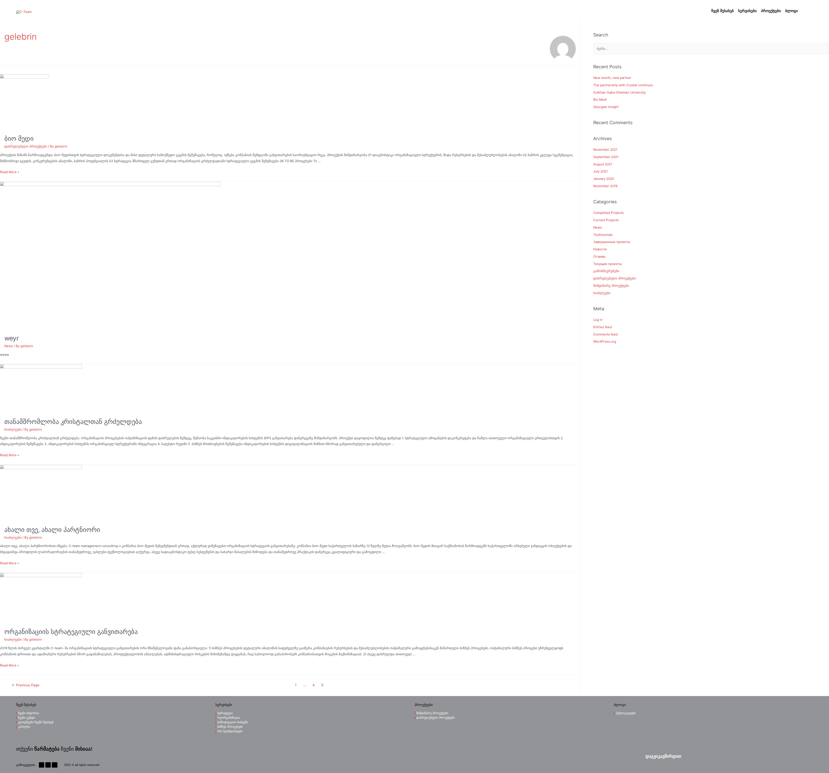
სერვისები (747, 11)
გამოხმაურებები (606, 271)
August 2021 (602, 164)
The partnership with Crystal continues (623, 85)
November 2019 (605, 186)
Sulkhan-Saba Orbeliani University (619, 92)
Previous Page (25, 685)
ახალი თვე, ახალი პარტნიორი (52, 529)
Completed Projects (608, 213)
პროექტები (771, 11)
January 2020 (603, 179)
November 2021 (605, 149)
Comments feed (605, 334)
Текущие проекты (607, 264)
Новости (600, 249)
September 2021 (606, 157)
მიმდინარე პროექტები (611, 286)
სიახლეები (13, 429)
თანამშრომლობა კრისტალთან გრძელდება (73, 421)
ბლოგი (791, 11)
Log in (598, 320)
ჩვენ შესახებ (722, 11)
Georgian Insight (606, 107)
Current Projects (606, 220)
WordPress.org (604, 341)
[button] (663, 756)
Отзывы (599, 256)
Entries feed (602, 327)
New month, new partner (612, 78)
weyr (11, 338)
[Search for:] (711, 49)
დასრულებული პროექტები (25, 146)
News (8, 346)
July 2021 (600, 171)
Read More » (9, 172)
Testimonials (603, 235)
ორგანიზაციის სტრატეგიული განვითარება (71, 631)
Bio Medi (600, 99)
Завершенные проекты (611, 242)
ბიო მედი (19, 138)
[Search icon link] (806, 11)
